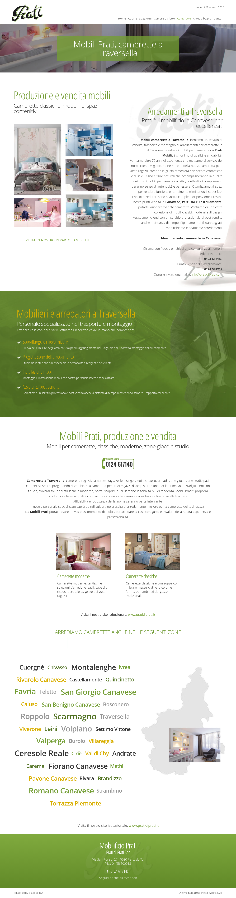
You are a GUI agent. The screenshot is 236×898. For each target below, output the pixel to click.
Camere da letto (164, 18)
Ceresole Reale (42, 753)
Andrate (124, 753)
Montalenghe (93, 667)
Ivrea (124, 667)
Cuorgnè (31, 667)
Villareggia (101, 741)
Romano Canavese (61, 790)
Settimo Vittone (113, 729)
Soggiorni (145, 18)
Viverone (30, 729)
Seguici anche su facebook (118, 878)
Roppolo (35, 716)
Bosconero (116, 704)
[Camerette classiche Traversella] (152, 551)
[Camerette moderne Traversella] (83, 551)
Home (122, 18)
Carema (35, 766)
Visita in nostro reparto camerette (58, 240)
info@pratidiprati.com (207, 274)
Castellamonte (85, 679)
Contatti (219, 18)
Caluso (29, 704)
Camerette (184, 18)
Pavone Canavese (53, 778)
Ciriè (76, 753)
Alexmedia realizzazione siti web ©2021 (201, 892)
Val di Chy (97, 753)
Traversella (115, 716)
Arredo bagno (202, 18)
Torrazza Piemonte (75, 803)
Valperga (50, 740)
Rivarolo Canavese (41, 679)
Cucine (132, 18)
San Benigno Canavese (71, 704)
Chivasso (57, 667)
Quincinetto (119, 679)
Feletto (47, 691)
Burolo (77, 740)
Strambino (109, 790)
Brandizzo (110, 778)
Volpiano (76, 728)
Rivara (86, 778)
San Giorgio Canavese (98, 692)
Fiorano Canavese (78, 766)
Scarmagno (74, 716)
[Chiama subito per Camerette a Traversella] (118, 463)
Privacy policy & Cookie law (28, 892)
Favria (25, 691)
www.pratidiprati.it (141, 614)
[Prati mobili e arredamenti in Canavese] (27, 13)
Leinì (50, 728)
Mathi (116, 766)
